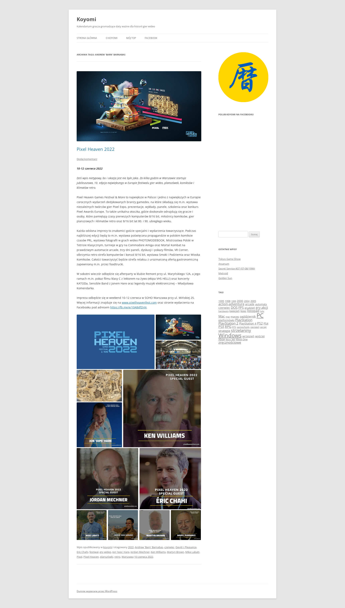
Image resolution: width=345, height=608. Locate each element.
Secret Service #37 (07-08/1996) (236, 268)
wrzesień (248, 336)
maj (228, 316)
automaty (261, 304)
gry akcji (262, 307)
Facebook (151, 38)
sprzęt (263, 327)
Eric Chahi (82, 552)
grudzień (250, 308)
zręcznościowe (229, 342)
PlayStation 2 (228, 323)
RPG (228, 326)
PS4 (266, 323)
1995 (221, 301)
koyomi (107, 547)
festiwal (93, 552)
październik (248, 316)
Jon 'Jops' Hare (120, 552)
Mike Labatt (192, 552)
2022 (131, 547)
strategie (224, 331)
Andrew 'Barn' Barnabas (149, 547)
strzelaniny (241, 330)
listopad (253, 311)
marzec (235, 316)
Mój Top (131, 38)
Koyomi (86, 19)
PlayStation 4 (247, 323)
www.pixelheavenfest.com (139, 302)
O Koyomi (111, 38)
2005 (253, 301)
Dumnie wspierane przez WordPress (97, 591)
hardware (223, 311)
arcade (249, 304)
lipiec (243, 311)
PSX (221, 327)
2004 (247, 301)
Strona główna (87, 38)
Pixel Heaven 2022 (96, 149)
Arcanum (223, 264)
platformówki (226, 320)
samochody (243, 327)
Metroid (223, 273)
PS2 (260, 323)
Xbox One (242, 339)
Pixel (79, 557)
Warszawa (128, 557)
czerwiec (169, 547)
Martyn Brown (175, 552)
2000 (240, 301)
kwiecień (234, 311)
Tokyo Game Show (229, 259)
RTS (234, 327)
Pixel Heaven (91, 557)
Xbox (221, 339)
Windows (230, 335)
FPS (241, 307)
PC (260, 315)
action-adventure (231, 304)
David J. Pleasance (185, 547)
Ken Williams (158, 552)
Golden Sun (225, 278)
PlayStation (243, 320)
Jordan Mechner (140, 552)
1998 (227, 301)
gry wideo (105, 552)
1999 (233, 301)
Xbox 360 (230, 339)
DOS (234, 307)
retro (117, 557)
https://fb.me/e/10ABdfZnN (128, 307)
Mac (221, 316)
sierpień (254, 327)
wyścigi (260, 336)
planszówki (106, 557)
